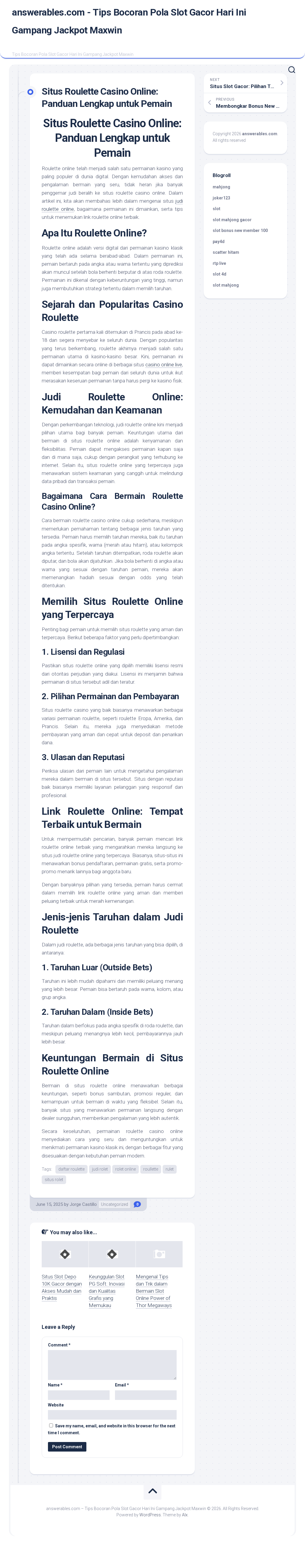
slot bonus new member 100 (240, 230)
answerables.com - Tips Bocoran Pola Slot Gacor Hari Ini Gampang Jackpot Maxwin (129, 21)
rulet (170, 1169)
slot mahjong (226, 285)
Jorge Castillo (83, 1204)
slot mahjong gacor (232, 219)
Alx (185, 1514)
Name (55, 1385)
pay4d (219, 241)
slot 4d (219, 274)
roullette (150, 1169)
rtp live (219, 263)
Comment (59, 1345)
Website (56, 1405)
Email (122, 1385)
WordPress (150, 1514)
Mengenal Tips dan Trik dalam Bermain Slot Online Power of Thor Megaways (154, 1291)
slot (216, 208)
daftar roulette (71, 1169)
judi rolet (100, 1169)
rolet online (125, 1169)
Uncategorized (114, 1204)
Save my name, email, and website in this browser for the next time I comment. (111, 1429)
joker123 (221, 198)
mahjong (221, 187)
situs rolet (54, 1179)
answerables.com (259, 133)
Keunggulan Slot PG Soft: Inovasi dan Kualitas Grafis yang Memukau (107, 1291)
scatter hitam (226, 252)
